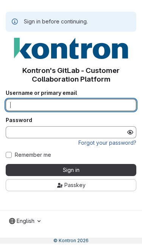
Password (19, 120)
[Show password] (130, 132)
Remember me (33, 155)
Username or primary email (41, 93)
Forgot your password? (107, 142)
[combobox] (25, 221)
